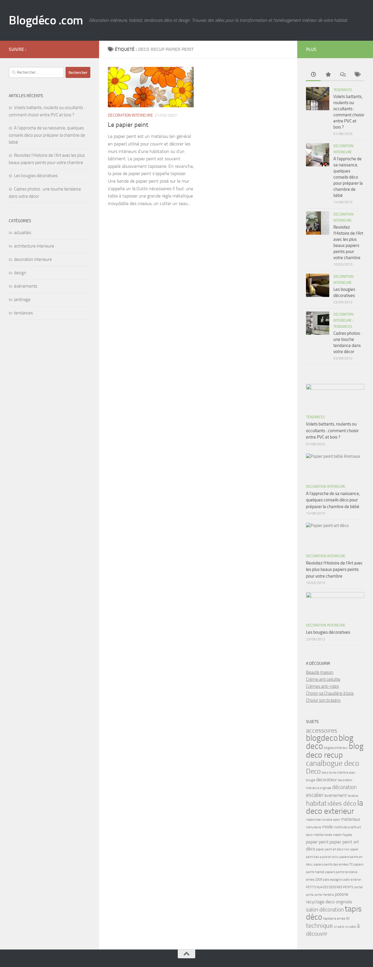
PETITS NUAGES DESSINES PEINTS (329, 887)
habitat (316, 803)
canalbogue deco (332, 763)
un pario (339, 927)
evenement (335, 795)
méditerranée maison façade (333, 835)
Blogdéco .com (46, 20)
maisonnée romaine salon (323, 820)
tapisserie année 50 (336, 918)
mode (327, 826)
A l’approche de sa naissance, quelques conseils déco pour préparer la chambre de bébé (47, 135)
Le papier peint (128, 125)
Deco (313, 771)
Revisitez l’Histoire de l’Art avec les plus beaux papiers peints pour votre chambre (334, 569)
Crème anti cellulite (323, 679)
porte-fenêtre (324, 895)
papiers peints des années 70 (333, 864)
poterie (341, 894)
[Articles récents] (313, 75)
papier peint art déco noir (332, 849)
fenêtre (353, 796)
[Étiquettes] (357, 75)
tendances (23, 313)
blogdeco (322, 738)
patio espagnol (332, 879)
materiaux (350, 819)
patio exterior (352, 879)
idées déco (342, 803)
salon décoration (325, 909)
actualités (22, 232)
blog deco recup (334, 750)
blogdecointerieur (336, 748)
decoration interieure (130, 115)
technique (319, 925)
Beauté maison (319, 672)
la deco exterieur (334, 807)
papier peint (317, 842)
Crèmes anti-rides (322, 686)
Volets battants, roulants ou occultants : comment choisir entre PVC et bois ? (332, 430)
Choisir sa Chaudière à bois (330, 693)
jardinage (22, 299)
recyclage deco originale (329, 901)
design (20, 272)
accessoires (321, 730)
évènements (25, 286)
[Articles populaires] (328, 75)
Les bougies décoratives (36, 175)
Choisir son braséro (323, 700)
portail (358, 887)
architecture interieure (34, 246)
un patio (350, 927)
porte (310, 895)
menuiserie (313, 827)
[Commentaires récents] (342, 75)
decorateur (326, 779)
